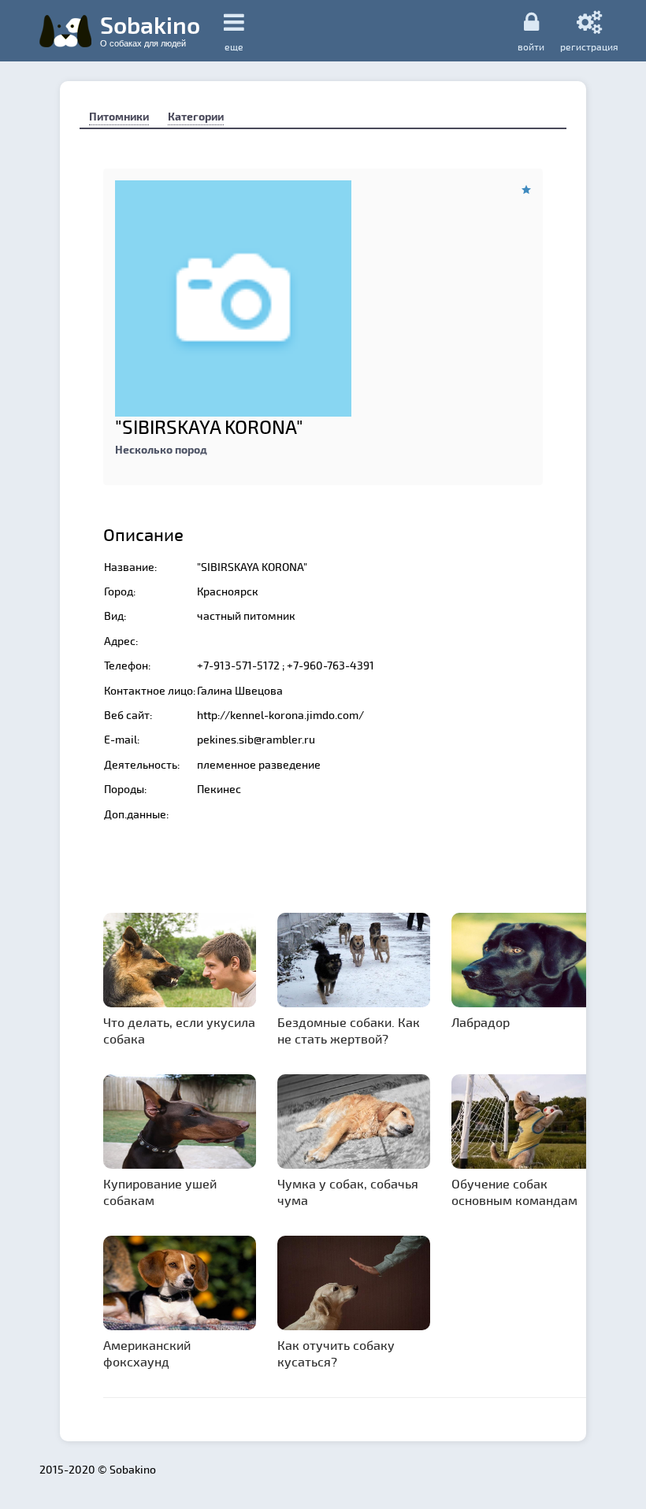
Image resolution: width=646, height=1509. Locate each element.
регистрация (589, 46)
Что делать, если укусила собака (179, 1030)
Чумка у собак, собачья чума (347, 1191)
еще (234, 46)
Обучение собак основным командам (514, 1191)
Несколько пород (161, 449)
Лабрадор (480, 1021)
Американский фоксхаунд (147, 1353)
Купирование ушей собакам (160, 1191)
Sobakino (150, 29)
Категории (196, 116)
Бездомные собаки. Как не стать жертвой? (348, 1030)
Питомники (119, 116)
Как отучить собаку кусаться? (336, 1353)
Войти (531, 46)
